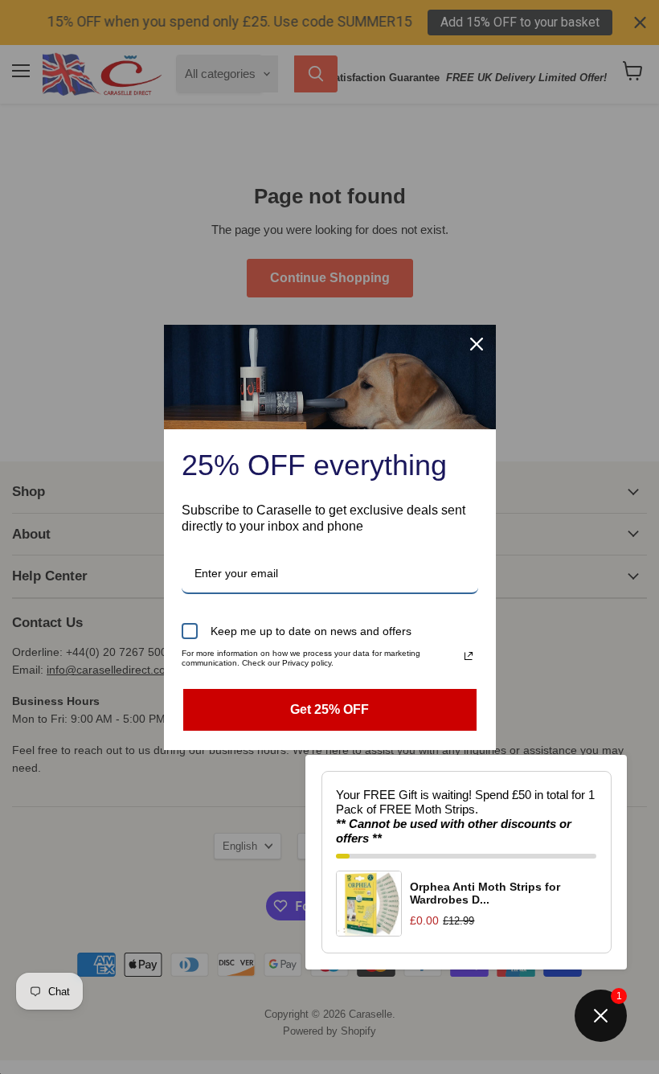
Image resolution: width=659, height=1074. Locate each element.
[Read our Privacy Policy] (468, 656)
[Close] (476, 344)
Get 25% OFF (329, 709)
